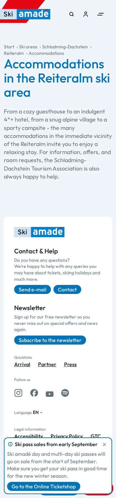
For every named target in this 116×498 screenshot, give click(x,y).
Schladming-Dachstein (65, 47)
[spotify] (65, 393)
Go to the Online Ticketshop (44, 486)
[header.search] (71, 14)
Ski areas (28, 47)
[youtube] (49, 393)
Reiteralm (14, 53)
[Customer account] (85, 14)
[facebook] (34, 393)
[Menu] (100, 14)
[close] (104, 444)
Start (9, 47)
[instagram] (18, 393)
